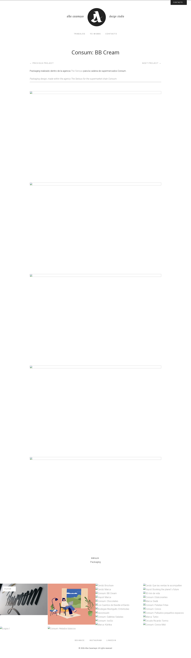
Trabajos (79, 34)
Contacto (111, 34)
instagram (95, 640)
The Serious (77, 71)
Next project (151, 63)
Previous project (42, 63)
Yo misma (95, 34)
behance (80, 640)
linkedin (111, 640)
